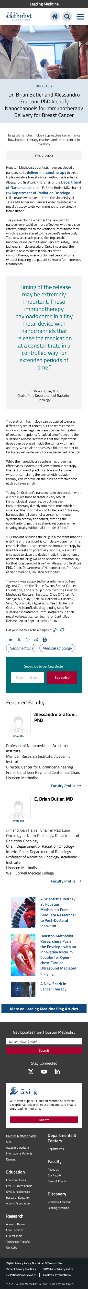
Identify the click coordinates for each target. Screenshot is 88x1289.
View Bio (18, 736)
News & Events (57, 1181)
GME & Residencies (18, 1191)
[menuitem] (44, 4)
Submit (44, 1050)
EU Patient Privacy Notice (21, 1275)
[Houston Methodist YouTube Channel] (44, 1072)
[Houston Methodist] (55, 16)
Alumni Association (18, 1203)
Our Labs (11, 1247)
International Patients (19, 1153)
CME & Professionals (19, 1185)
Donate (44, 1119)
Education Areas (16, 1180)
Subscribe (62, 677)
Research (14, 1216)
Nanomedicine (21, 648)
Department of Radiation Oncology (41, 193)
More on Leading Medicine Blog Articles (44, 1009)
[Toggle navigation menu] (80, 16)
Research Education (18, 1197)
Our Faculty (55, 1175)
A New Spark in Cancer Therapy (53, 986)
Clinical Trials (14, 1235)
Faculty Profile (63, 786)
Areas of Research (17, 1224)
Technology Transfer (18, 1241)
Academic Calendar (59, 1202)
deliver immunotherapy (46, 172)
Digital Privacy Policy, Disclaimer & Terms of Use (34, 1263)
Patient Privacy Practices (21, 1269)
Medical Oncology (57, 648)
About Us (53, 1169)
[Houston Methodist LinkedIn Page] (57, 1072)
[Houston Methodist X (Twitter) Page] (31, 1072)
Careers (11, 1159)
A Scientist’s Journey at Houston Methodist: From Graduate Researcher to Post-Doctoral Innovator (58, 912)
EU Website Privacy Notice (58, 1269)
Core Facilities (14, 1230)
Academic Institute (17, 1147)
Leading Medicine (44, 4)
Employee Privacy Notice (57, 1275)
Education (15, 1172)
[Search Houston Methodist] (67, 16)
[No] (62, 630)
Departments (56, 1148)
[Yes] (55, 630)
